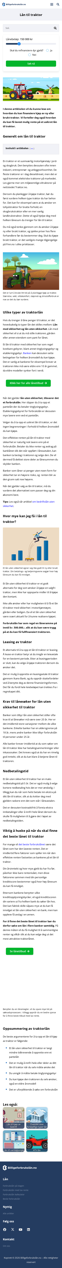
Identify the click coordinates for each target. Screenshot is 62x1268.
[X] (15, 1230)
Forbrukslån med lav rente (15, 1190)
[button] (51, 4)
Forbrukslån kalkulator (14, 1194)
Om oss (6, 1246)
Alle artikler (8, 1213)
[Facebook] (7, 1230)
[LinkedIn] (31, 1230)
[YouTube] (23, 1230)
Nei (34, 54)
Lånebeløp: (12, 39)
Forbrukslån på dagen (13, 1185)
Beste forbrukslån (11, 1198)
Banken (27, 353)
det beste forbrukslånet (31, 844)
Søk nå (31, 63)
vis (32, 148)
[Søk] (55, 28)
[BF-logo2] (14, 4)
